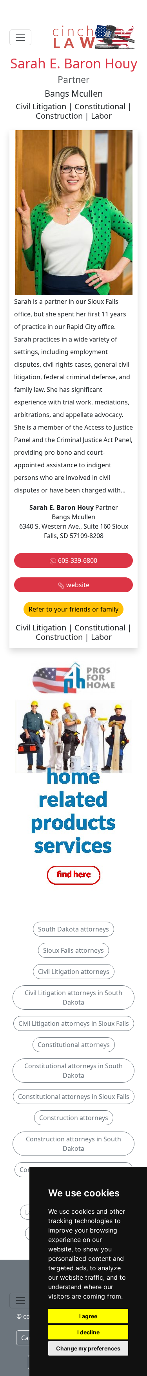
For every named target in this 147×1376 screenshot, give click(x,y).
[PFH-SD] (73, 774)
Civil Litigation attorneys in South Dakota (73, 997)
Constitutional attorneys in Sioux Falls (73, 1096)
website (77, 585)
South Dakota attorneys (73, 929)
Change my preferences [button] (88, 1348)
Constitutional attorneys (74, 1044)
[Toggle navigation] (20, 37)
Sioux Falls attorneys (73, 950)
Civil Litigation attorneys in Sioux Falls (73, 1023)
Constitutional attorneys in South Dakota (73, 1071)
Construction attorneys (73, 1117)
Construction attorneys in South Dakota (73, 1144)
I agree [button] (88, 1316)
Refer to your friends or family (73, 609)
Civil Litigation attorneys (73, 971)
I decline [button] (88, 1332)
